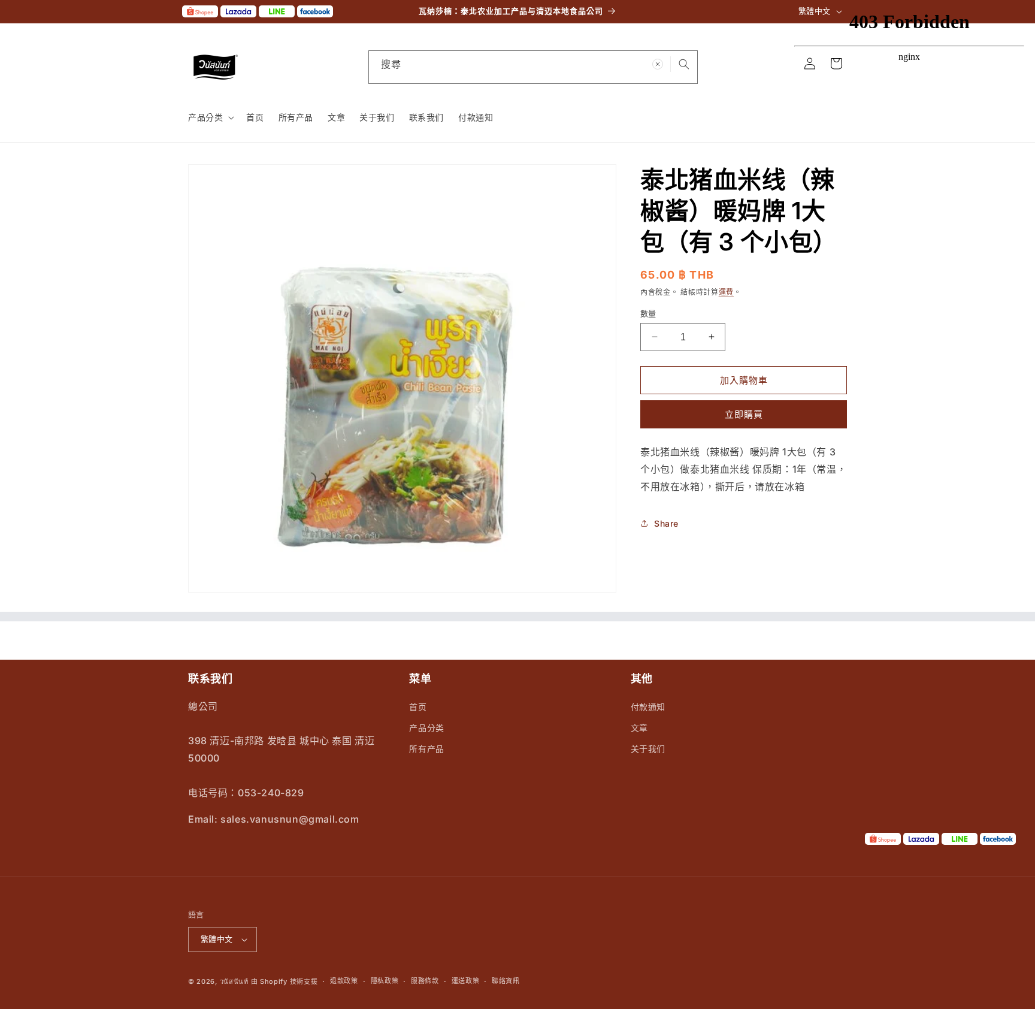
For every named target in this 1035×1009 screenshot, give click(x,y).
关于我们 (648, 749)
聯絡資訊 (506, 981)
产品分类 (426, 728)
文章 (639, 728)
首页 (417, 707)
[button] (210, 117)
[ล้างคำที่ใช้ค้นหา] (657, 64)
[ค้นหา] (684, 64)
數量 (648, 313)
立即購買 (744, 414)
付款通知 (648, 707)
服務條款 (425, 981)
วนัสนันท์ (234, 981)
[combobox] (533, 67)
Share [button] (666, 523)
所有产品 (426, 749)
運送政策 (466, 981)
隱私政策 (385, 981)
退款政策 (344, 981)
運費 (726, 292)
